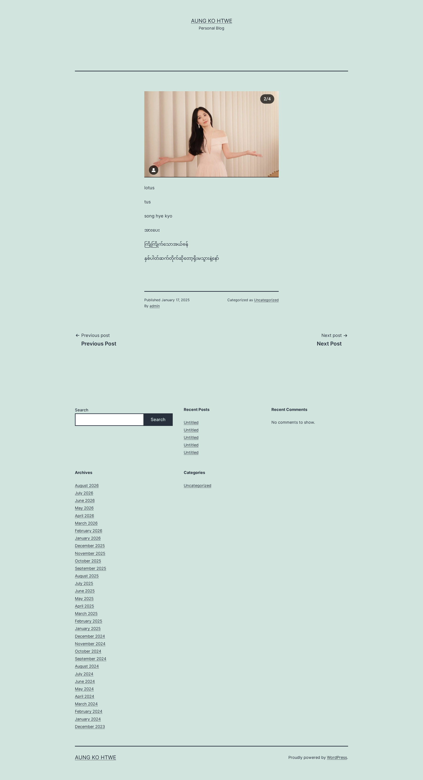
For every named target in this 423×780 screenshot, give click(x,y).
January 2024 (88, 719)
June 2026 (85, 500)
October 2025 (88, 561)
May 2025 (84, 598)
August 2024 (87, 666)
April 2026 (84, 515)
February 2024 (88, 711)
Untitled (191, 422)
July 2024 (84, 674)
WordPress (337, 757)
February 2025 (88, 621)
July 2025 (84, 583)
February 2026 (88, 530)
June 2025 (85, 591)
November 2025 (90, 553)
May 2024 (84, 689)
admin (155, 306)
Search (81, 410)
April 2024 (84, 696)
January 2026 (88, 538)
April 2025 (84, 606)
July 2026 (84, 493)
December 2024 (90, 636)
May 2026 (84, 508)
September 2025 (90, 568)
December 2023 (90, 726)
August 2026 (87, 485)
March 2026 (86, 523)
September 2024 (90, 658)
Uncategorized (266, 300)
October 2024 (88, 651)
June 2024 (85, 681)
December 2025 (90, 545)
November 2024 (90, 643)
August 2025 (87, 576)
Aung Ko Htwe (211, 21)
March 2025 (86, 613)
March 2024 (86, 704)
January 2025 (88, 628)
